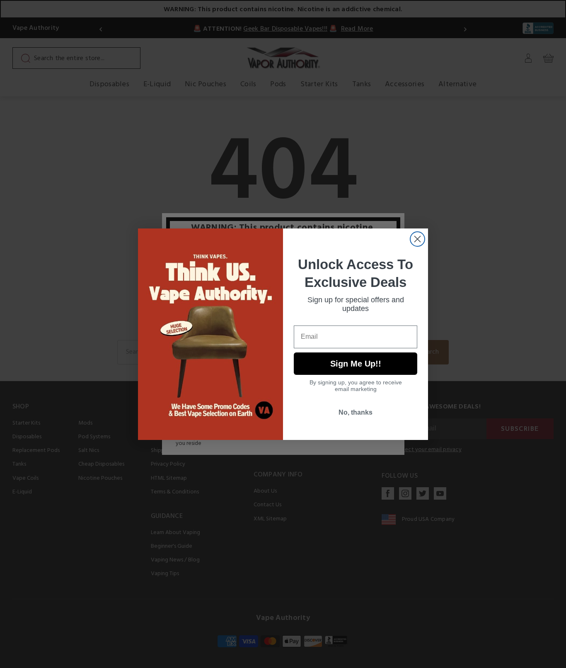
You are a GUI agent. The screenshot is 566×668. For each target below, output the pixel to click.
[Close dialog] (417, 239)
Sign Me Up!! (355, 363)
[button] (565, 661)
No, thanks (355, 412)
